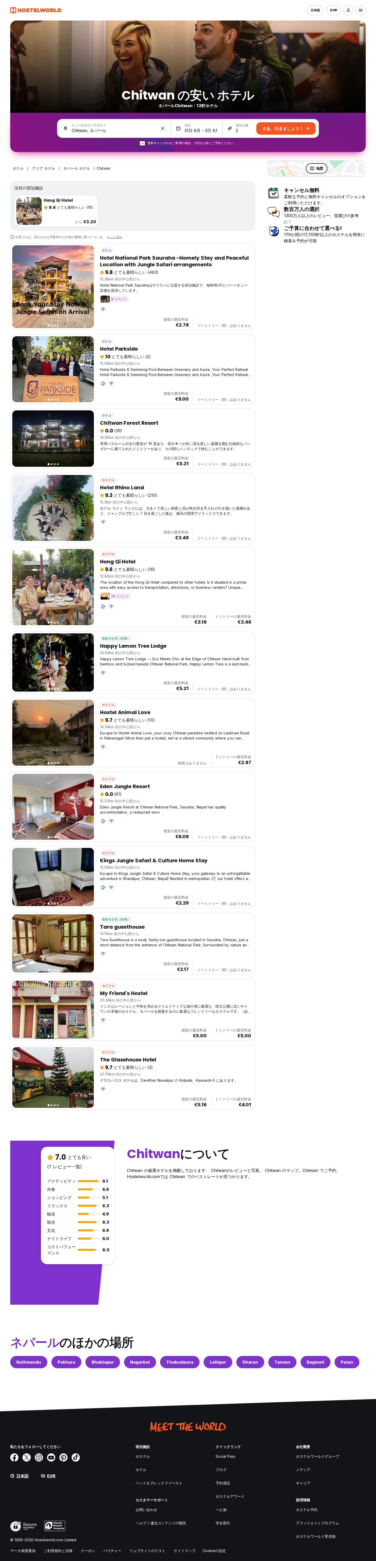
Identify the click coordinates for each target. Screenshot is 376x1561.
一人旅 (221, 1509)
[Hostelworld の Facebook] (14, 1457)
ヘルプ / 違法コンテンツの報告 (161, 1523)
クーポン (88, 1550)
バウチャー (112, 1550)
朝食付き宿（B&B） (116, 638)
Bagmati (315, 1362)
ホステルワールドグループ (317, 1456)
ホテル (107, 250)
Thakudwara (179, 1362)
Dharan (250, 1362)
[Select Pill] (348, 10)
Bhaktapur (103, 1362)
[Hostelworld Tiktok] (76, 1457)
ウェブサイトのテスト (147, 1550)
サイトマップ (184, 1550)
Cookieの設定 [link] (214, 1550)
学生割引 (223, 1523)
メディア (303, 1469)
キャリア (303, 1483)
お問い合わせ (146, 1509)
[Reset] (163, 128)
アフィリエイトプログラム (317, 1523)
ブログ (221, 1469)
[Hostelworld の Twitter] (27, 1457)
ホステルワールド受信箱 (316, 1536)
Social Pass (225, 1456)
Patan (347, 1362)
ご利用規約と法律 (58, 1550)
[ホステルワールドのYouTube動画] (51, 1457)
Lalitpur (218, 1362)
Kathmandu (28, 1362)
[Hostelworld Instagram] (39, 1457)
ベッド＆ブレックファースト (159, 1483)
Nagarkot (140, 1362)
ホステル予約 (307, 1509)
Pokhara (66, 1362)
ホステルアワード (230, 1496)
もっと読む (115, 237)
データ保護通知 (23, 1550)
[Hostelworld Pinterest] (63, 1457)
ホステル (108, 480)
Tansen (282, 1362)
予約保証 (223, 1483)
